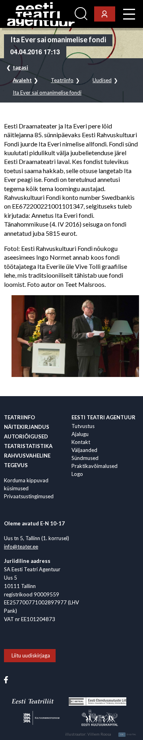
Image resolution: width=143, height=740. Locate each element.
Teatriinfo (62, 80)
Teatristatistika (28, 446)
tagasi (20, 67)
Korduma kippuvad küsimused (26, 484)
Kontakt (81, 442)
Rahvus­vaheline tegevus (27, 460)
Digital (128, 734)
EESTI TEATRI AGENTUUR (103, 417)
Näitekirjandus (26, 427)
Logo (77, 474)
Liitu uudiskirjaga (31, 655)
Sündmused (85, 458)
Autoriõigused (26, 436)
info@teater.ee (21, 546)
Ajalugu (80, 434)
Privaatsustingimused (29, 496)
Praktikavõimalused (95, 466)
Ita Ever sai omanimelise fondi (47, 93)
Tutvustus (83, 426)
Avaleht (22, 80)
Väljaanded (84, 450)
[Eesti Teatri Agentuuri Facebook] (6, 679)
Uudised (102, 80)
